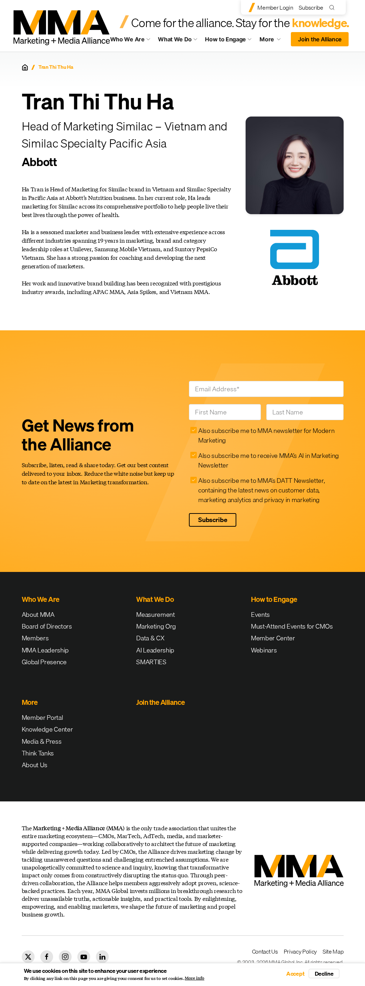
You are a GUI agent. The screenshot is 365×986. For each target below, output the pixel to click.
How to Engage (225, 39)
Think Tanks (38, 753)
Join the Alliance (319, 39)
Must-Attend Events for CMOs (292, 626)
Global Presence (44, 662)
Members (35, 638)
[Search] (333, 7)
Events (260, 614)
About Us (34, 765)
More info (194, 978)
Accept (295, 973)
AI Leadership (155, 650)
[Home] (25, 67)
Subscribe (311, 7)
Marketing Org (156, 626)
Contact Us (265, 951)
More (273, 41)
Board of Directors (47, 626)
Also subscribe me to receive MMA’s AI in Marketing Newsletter (268, 460)
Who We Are (127, 39)
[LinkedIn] (102, 956)
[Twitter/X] (28, 956)
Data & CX (150, 638)
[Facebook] (46, 956)
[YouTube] (83, 956)
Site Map (333, 951)
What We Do (175, 39)
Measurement (155, 614)
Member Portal (42, 717)
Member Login (275, 7)
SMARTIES (151, 662)
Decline (324, 973)
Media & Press (42, 741)
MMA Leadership (45, 650)
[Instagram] (65, 956)
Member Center (273, 638)
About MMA (38, 614)
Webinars (264, 650)
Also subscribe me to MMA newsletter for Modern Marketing (266, 435)
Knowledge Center (47, 729)
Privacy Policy (300, 951)
